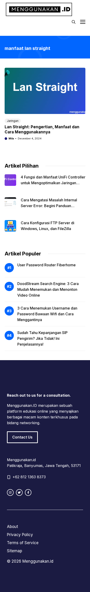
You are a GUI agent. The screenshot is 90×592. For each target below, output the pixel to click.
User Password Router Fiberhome (46, 265)
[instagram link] (10, 492)
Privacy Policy (20, 534)
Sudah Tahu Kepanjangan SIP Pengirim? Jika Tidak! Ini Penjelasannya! (42, 338)
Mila (11, 138)
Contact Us (22, 437)
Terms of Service (23, 542)
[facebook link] (28, 492)
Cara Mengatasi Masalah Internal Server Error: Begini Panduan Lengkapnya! (49, 206)
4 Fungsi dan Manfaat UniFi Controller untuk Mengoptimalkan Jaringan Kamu (53, 183)
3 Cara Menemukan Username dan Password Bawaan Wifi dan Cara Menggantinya (47, 314)
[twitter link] (19, 492)
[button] (73, 22)
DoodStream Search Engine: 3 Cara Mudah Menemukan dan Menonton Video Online (48, 289)
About (12, 526)
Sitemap (14, 551)
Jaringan (12, 121)
